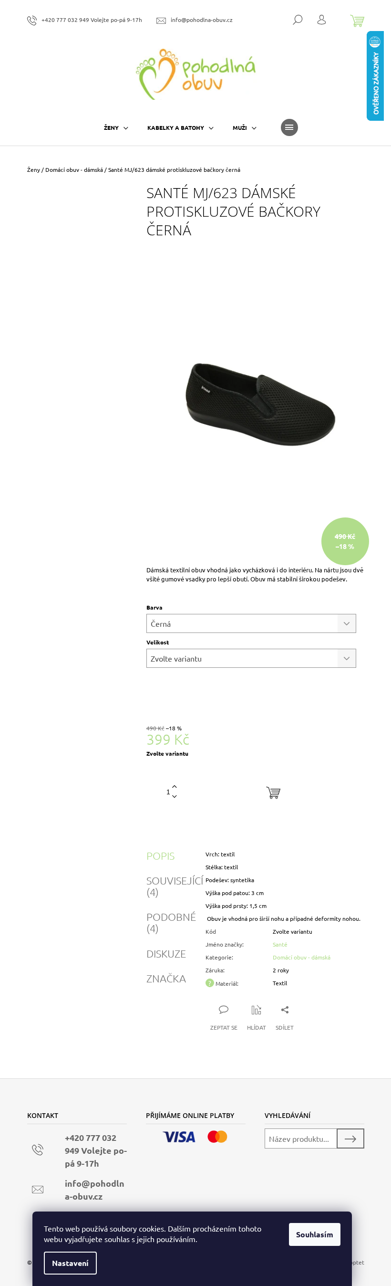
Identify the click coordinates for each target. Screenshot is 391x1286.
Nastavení (70, 1263)
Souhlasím (314, 1234)
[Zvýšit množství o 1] (174, 787)
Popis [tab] (160, 855)
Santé (280, 944)
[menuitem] (116, 127)
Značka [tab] (166, 978)
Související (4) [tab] (174, 886)
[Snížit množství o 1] (174, 797)
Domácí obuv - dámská (301, 957)
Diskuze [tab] (166, 953)
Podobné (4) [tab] (171, 922)
